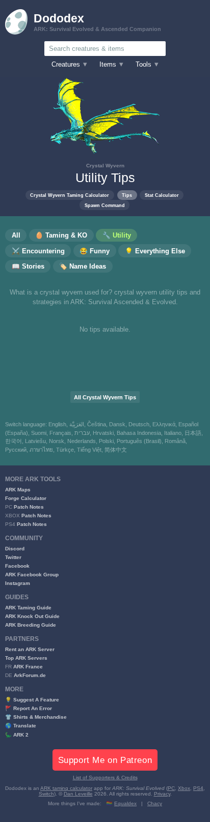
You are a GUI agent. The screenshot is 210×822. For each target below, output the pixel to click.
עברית (82, 433)
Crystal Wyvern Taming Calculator (69, 195)
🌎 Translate (20, 725)
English (57, 424)
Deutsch (138, 424)
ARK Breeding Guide (30, 625)
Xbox (184, 788)
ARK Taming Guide (28, 607)
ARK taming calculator (66, 788)
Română (175, 441)
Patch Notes (29, 507)
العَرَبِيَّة (76, 424)
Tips (127, 195)
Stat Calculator (162, 195)
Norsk (56, 441)
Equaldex (125, 803)
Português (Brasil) (139, 441)
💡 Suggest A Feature (32, 699)
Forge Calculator (25, 498)
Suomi (38, 433)
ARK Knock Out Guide (32, 616)
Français (60, 433)
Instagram (17, 583)
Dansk (117, 424)
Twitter (13, 557)
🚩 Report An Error (28, 708)
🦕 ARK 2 (17, 735)
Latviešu (35, 441)
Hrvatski (103, 433)
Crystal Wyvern (105, 165)
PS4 (198, 788)
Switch (46, 794)
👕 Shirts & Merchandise (36, 717)
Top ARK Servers (26, 658)
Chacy (154, 803)
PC (171, 788)
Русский (16, 450)
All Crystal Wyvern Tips (105, 397)
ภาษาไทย (41, 450)
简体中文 (115, 450)
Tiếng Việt (89, 450)
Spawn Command (105, 205)
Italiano (172, 433)
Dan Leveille (78, 794)
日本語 (193, 433)
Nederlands (81, 441)
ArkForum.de (30, 675)
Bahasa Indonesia (139, 433)
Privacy (162, 794)
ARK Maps (18, 489)
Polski (106, 441)
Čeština (96, 424)
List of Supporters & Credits (105, 777)
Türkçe (65, 450)
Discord (14, 548)
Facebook (17, 566)
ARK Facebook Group (32, 574)
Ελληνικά (163, 424)
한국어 (13, 441)
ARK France (28, 666)
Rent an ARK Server (30, 649)
